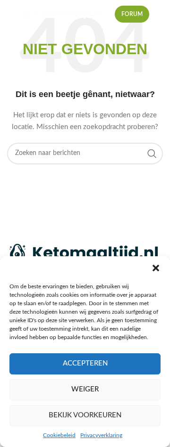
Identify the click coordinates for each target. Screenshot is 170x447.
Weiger (85, 389)
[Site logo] (63, 14)
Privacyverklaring (101, 435)
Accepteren (85, 363)
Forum (132, 14)
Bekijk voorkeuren (85, 415)
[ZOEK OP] (152, 153)
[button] (156, 268)
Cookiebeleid (59, 435)
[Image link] (85, 253)
